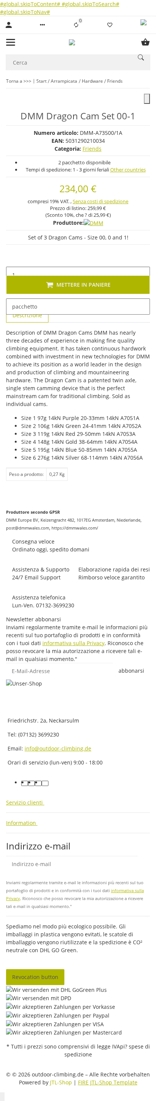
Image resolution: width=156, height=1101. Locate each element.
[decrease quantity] (12, 259)
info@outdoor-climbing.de (58, 748)
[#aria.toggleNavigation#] (10, 42)
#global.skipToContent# (31, 4)
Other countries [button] (128, 169)
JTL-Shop (61, 1082)
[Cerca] (140, 57)
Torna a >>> (18, 81)
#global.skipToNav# (25, 11)
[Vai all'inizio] (2, 1096)
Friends (92, 148)
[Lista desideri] (110, 25)
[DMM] (93, 222)
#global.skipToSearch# (90, 4)
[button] (42, 25)
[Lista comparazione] (76, 25)
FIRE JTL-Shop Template (107, 1082)
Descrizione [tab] (27, 315)
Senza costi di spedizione (100, 201)
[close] (147, 99)
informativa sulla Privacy (73, 643)
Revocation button (35, 977)
